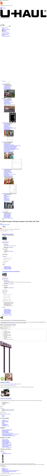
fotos (5, 240)
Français (3, 415)
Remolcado (4, 98)
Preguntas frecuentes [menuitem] (7, 88)
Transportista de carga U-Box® (6, 453)
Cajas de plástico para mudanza (8, 339)
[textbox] (10, 326)
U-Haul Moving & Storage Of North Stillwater (11, 271)
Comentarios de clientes (5, 425)
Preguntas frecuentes (5, 424)
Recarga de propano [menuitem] (7, 213)
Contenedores (12, 122)
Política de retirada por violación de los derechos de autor (10, 470)
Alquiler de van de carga (5, 430)
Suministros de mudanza (7, 268)
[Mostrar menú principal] (1, 9)
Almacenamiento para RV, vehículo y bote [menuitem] (10, 147)
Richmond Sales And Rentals (7, 234)
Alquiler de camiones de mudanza (7, 429)
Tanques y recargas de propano (6, 444)
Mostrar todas (5, 256)
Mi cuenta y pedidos (5, 421)
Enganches (5, 336)
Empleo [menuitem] (3, 28)
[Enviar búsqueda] (9, 26)
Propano (5, 338)
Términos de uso (4, 469)
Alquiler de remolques (5, 432)
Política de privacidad (5, 468)
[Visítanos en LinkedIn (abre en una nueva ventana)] (2, 459)
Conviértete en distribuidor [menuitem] (6, 29)
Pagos (3, 422)
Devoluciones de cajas (7, 337)
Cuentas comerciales (5, 439)
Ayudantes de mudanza (13, 193)
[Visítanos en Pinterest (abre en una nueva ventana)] (2, 458)
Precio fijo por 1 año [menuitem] (5, 27)
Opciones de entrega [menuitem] (7, 125)
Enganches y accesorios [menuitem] (7, 89)
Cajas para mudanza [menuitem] (7, 170)
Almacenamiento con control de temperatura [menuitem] (10, 146)
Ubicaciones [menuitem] (5, 30)
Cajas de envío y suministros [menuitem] (8, 172)
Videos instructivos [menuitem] (7, 86)
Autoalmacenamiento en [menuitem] (8, 144)
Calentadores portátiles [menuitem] (7, 216)
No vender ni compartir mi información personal (9, 471)
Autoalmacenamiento (7, 311)
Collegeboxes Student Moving (6, 445)
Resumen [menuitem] (5, 195)
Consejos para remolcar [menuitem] (7, 87)
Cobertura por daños (5, 443)
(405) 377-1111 (6, 280)
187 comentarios (10, 247)
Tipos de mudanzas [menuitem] (7, 198)
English (3, 416)
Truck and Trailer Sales (7, 312)
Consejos (3, 423)
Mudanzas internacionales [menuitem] (8, 127)
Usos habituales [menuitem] (6, 126)
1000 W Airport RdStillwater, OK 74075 (5, 278)
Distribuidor (4, 452)
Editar (1, 223)
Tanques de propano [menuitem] (7, 217)
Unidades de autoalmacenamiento (7, 434)
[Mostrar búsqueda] (2, 25)
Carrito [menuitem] (4, 31)
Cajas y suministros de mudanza (6, 442)
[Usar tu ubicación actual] (5, 326)
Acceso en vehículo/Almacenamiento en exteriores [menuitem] (11, 148)
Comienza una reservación (8, 100)
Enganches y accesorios (5, 440)
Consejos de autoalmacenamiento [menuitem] (9, 151)
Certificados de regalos (5, 446)
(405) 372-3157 (6, 244)
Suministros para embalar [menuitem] (7, 171)
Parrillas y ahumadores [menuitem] (7, 215)
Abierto (1, 7)
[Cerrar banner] (1, 1)
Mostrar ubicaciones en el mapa (5, 224)
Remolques (5, 333)
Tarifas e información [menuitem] (7, 124)
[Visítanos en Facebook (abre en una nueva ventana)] (2, 455)
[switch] (23, 226)
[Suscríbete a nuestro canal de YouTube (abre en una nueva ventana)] (3, 462)
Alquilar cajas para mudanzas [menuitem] (8, 176)
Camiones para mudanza (7, 267)
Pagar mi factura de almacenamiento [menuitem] (9, 149)
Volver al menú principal (8, 99)
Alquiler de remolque (5, 431)
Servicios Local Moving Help (6, 398)
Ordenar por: (2, 230)
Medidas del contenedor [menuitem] (7, 129)
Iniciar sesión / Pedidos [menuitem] (6, 33)
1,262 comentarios (11, 283)
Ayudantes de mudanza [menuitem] (5, 193)
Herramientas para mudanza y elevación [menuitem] (10, 174)
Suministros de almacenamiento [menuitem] (8, 152)
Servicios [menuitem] (5, 197)
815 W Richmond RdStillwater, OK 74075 (5, 242)
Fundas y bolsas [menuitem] (6, 173)
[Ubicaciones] (3, 25)
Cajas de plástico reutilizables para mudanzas (8, 435)
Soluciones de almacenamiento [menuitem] (8, 175)
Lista (5, 226)
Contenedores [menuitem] (5, 122)
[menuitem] (25, 100)
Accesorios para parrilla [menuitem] (7, 214)
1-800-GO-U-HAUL (5, 409)
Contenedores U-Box (7, 266)
